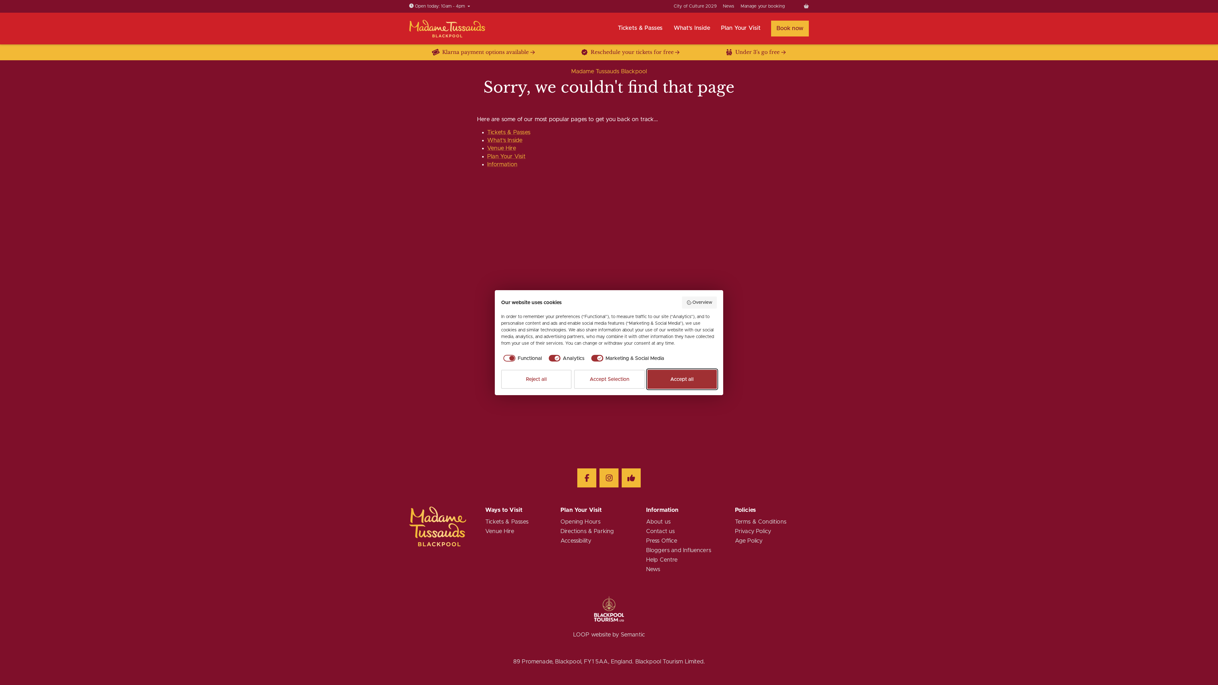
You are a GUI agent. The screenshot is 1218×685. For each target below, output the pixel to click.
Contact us (660, 531)
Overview (702, 302)
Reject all (536, 379)
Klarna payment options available (485, 52)
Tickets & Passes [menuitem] (640, 28)
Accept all (682, 379)
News (729, 6)
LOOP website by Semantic (609, 635)
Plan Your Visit (506, 157)
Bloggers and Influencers (678, 550)
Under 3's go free (757, 52)
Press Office (661, 541)
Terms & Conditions (760, 522)
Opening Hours (580, 522)
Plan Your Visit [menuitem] (741, 28)
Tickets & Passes (508, 132)
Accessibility (575, 541)
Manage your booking (763, 6)
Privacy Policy (753, 531)
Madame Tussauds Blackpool (609, 72)
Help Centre (662, 560)
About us (658, 522)
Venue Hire (501, 148)
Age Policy (749, 541)
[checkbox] (521, 358)
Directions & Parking (587, 531)
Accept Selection (609, 379)
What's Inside (504, 140)
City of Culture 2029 (695, 6)
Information (502, 164)
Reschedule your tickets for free (632, 52)
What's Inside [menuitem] (692, 28)
